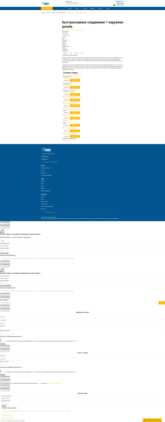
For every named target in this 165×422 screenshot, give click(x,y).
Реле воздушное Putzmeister (69, 134)
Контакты (100, 8)
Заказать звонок (50, 212)
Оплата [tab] (70, 53)
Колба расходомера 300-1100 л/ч (70, 103)
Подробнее (66, 80)
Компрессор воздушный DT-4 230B (70, 116)
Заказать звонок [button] (120, 4)
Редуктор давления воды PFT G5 (70, 129)
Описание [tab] (65, 53)
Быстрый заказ (66, 35)
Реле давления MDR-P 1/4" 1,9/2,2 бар (71, 85)
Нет (3, 242)
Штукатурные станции (45, 168)
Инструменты (43, 172)
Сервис (42, 183)
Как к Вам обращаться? (5, 243)
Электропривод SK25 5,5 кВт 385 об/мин (71, 78)
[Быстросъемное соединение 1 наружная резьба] (93, 30)
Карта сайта (43, 208)
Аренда (85, 8)
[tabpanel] (93, 62)
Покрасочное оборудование (46, 175)
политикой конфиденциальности (54, 383)
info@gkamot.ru (120, 3)
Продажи (42, 181)
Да (2, 240)
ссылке (72, 258)
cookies (38, 383)
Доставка (43, 196)
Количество (2, 325)
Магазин (92, 8)
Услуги (76, 8)
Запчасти (42, 170)
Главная (69, 8)
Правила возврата (44, 201)
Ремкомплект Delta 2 (67, 92)
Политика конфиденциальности (47, 206)
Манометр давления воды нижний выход (71, 109)
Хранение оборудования (45, 190)
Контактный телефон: (4, 248)
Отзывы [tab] (82, 53)
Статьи (107, 8)
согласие (6, 258)
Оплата (42, 199)
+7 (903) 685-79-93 (119, 1)
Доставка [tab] (76, 53)
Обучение (43, 188)
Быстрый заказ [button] (75, 80)
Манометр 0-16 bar (67, 121)
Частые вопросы (44, 204)
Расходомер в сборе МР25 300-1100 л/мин (72, 98)
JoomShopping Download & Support (69, 140)
